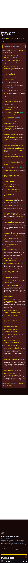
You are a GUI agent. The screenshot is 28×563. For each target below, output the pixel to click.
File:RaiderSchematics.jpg (9, 113)
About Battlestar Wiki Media (19, 548)
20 (24, 50)
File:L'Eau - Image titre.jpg (9, 321)
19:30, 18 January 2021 (9, 99)
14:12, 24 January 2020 (9, 221)
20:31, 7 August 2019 (8, 315)
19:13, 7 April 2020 (8, 194)
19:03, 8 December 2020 (9, 117)
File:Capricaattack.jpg (8, 296)
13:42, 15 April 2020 (8, 189)
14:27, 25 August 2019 (9, 294)
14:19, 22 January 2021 (9, 77)
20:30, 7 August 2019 (8, 320)
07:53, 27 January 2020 (9, 213)
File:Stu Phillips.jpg (8, 277)
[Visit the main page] (2, 561)
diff (14, 55)
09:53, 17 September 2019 (9, 263)
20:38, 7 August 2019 (8, 299)
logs (23, 38)
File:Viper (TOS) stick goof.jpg (10, 260)
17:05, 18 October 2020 (9, 132)
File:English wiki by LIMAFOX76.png (11, 214)
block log (16, 38)
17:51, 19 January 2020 (9, 238)
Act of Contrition (9, 361)
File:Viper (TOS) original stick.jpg (12, 250)
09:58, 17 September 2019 (9, 258)
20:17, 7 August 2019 (8, 340)
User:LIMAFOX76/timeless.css (11, 222)
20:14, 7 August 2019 (8, 345)
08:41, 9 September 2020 (9, 175)
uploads (20, 38)
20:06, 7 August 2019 (8, 373)
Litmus (5, 302)
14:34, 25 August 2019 (9, 276)
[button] (14, 46)
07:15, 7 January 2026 (9, 66)
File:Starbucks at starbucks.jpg (10, 191)
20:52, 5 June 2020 (8, 184)
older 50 (21, 50)
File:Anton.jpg (7, 246)
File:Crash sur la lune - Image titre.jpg (12, 342)
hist (17, 55)
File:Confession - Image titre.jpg (10, 317)
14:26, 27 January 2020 (9, 205)
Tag (5, 87)
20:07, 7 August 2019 (8, 368)
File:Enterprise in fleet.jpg (9, 181)
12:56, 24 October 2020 (9, 126)
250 (8, 52)
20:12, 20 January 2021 (9, 90)
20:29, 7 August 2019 (8, 324)
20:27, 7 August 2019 (8, 329)
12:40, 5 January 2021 (9, 107)
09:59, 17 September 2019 (9, 249)
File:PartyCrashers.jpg (8, 118)
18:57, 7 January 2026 (9, 60)
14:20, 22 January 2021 (9, 73)
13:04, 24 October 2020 (9, 121)
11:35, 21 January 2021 (9, 82)
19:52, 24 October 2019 (9, 244)
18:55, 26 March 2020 (8, 199)
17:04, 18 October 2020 (9, 154)
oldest (8, 50)
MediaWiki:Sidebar (8, 272)
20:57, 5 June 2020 (8, 180)
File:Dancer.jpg (7, 195)
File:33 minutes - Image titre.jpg (10, 326)
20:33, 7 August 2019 (8, 310)
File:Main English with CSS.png (10, 206)
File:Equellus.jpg (7, 109)
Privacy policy (4, 548)
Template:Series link (8, 128)
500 (11, 52)
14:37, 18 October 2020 (9, 167)
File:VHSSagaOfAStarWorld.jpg (10, 134)
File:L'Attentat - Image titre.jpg (10, 301)
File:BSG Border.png (8, 239)
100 (5, 52)
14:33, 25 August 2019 (9, 280)
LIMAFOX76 (8, 38)
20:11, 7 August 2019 (8, 358)
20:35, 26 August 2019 (9, 271)
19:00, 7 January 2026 (9, 55)
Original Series (16, 541)
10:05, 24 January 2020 (9, 232)
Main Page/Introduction (9, 68)
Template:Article (7, 62)
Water (5, 376)
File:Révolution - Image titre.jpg (10, 331)
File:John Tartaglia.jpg (8, 200)
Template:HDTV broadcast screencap (12, 312)
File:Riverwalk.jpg (7, 123)
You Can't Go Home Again (13, 348)
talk (13, 38)
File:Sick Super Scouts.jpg (9, 74)
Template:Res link (7, 336)
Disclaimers (3, 552)
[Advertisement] (14, 14)
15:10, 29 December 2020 (9, 112)
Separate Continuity (19, 544)
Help (3, 36)
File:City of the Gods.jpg (9, 176)
